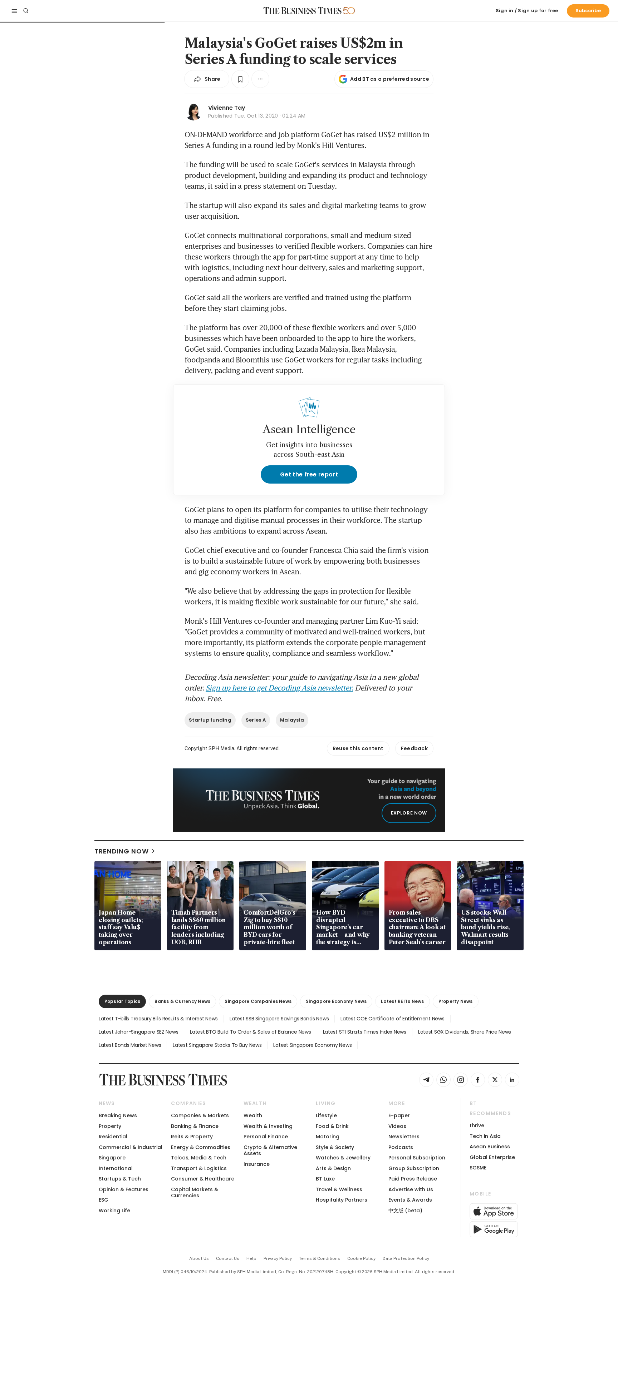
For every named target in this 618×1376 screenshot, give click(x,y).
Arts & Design (333, 1168)
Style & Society (335, 1147)
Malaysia (292, 720)
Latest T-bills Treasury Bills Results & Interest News (158, 1018)
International (116, 1168)
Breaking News (118, 1115)
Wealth (253, 1115)
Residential (113, 1136)
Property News (455, 1001)
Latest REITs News (402, 1001)
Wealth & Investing (268, 1126)
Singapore (112, 1157)
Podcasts (400, 1147)
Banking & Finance (195, 1126)
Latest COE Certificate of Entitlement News (392, 1018)
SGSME (478, 1167)
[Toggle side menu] (14, 10)
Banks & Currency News (182, 1001)
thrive (477, 1125)
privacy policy (278, 1258)
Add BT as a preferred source (389, 79)
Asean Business (490, 1146)
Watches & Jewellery (343, 1157)
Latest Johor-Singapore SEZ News (138, 1031)
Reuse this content (358, 748)
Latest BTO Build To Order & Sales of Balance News (250, 1031)
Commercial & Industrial (130, 1147)
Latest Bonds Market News (130, 1045)
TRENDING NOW (121, 851)
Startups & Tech (120, 1178)
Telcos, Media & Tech (198, 1157)
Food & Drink (332, 1126)
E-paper (399, 1115)
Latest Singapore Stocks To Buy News (217, 1045)
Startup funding (210, 720)
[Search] (25, 10)
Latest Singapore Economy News (312, 1045)
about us (199, 1258)
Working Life (114, 1210)
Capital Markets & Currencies (194, 1192)
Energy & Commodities (200, 1147)
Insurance (257, 1164)
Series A (256, 720)
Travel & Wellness (339, 1189)
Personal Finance (266, 1136)
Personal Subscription (416, 1157)
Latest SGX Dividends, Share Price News (464, 1031)
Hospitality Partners (341, 1199)
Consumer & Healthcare (202, 1178)
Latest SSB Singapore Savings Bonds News (279, 1018)
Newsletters (404, 1136)
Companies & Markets (200, 1115)
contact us (227, 1258)
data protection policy (406, 1258)
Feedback (414, 748)
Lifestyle (326, 1115)
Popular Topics (122, 1001)
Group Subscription (413, 1168)
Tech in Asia (485, 1136)
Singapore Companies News (258, 1001)
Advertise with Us (410, 1189)
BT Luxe (325, 1178)
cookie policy (361, 1258)
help (251, 1258)
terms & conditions (319, 1258)
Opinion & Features (123, 1189)
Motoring (327, 1136)
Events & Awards (410, 1199)
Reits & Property (192, 1136)
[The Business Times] (302, 11)
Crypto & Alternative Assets (270, 1150)
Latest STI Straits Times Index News (364, 1031)
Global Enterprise (492, 1157)
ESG (103, 1199)
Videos (397, 1126)
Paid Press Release (412, 1178)
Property (110, 1126)
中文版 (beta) (405, 1210)
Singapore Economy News (336, 1001)
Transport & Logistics (199, 1168)
